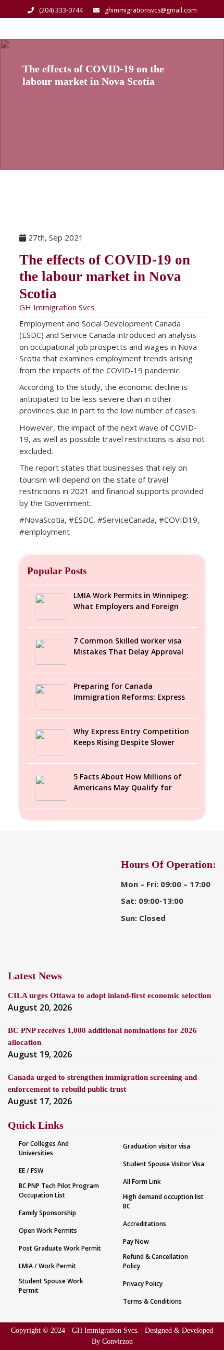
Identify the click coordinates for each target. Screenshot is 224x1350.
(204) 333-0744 (61, 10)
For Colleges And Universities (44, 1148)
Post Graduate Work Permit (60, 1248)
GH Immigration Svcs (57, 307)
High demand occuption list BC (163, 1201)
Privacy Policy (143, 1283)
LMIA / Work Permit (47, 1265)
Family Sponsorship (47, 1212)
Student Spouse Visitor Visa (163, 1163)
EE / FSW (31, 1170)
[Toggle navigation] (202, 29)
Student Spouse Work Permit (51, 1286)
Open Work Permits (48, 1230)
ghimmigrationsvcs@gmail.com (151, 10)
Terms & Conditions (152, 1301)
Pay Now (136, 1241)
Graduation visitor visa (156, 1146)
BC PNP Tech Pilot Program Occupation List (59, 1190)
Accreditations (144, 1223)
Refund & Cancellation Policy (155, 1261)
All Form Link (142, 1181)
